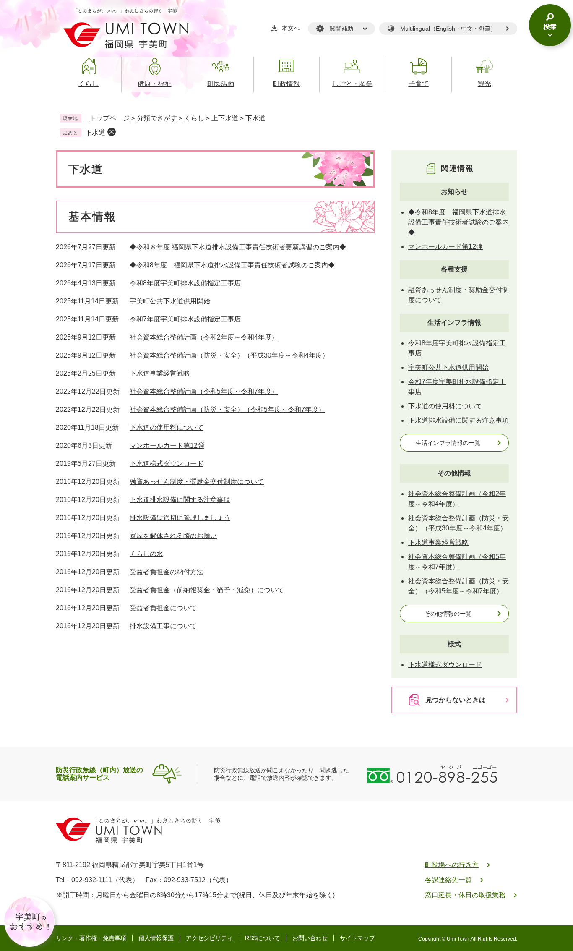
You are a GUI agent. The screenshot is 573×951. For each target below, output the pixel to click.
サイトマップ (357, 938)
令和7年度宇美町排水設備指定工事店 (185, 319)
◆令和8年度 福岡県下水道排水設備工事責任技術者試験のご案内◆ (232, 265)
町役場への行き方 (452, 864)
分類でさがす (157, 118)
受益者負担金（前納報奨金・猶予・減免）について (207, 589)
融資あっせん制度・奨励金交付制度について (197, 481)
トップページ (109, 118)
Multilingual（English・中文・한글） (448, 28)
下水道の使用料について (166, 427)
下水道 (95, 132)
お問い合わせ (310, 938)
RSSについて (262, 938)
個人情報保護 (156, 938)
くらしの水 (146, 553)
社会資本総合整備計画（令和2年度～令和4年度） (204, 337)
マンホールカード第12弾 (167, 445)
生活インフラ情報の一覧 (448, 442)
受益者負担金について (163, 607)
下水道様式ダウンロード (166, 463)
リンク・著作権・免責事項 (91, 938)
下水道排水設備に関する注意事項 (180, 499)
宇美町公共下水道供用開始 (170, 301)
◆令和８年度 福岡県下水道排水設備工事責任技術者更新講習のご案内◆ (238, 247)
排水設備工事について (163, 626)
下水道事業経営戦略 (160, 373)
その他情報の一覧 (448, 613)
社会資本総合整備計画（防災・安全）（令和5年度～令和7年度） (227, 409)
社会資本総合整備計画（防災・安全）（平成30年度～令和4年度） (229, 355)
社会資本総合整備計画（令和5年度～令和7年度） (204, 391)
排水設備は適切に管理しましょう (180, 517)
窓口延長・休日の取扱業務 (465, 895)
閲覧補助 (341, 28)
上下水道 (224, 118)
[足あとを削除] (111, 132)
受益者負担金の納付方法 (166, 571)
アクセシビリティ (209, 938)
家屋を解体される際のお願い (173, 535)
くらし (194, 118)
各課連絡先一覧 (448, 879)
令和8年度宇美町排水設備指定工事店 (185, 283)
